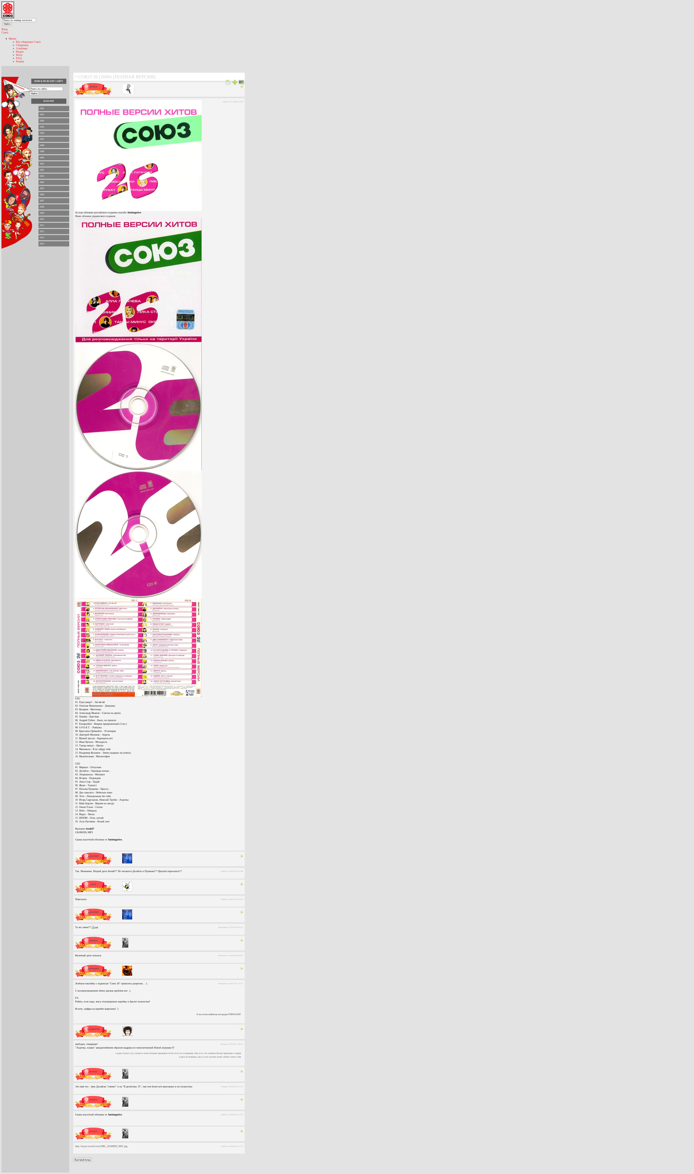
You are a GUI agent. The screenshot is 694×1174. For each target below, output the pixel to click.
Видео (20, 51)
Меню (12, 38)
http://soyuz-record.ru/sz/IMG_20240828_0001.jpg (101, 1146)
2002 (42, 170)
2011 (42, 225)
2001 (42, 164)
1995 (42, 127)
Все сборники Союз (28, 41)
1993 (42, 114)
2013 (42, 237)
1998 (42, 145)
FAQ (19, 58)
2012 (42, 231)
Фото (19, 54)
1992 (42, 108)
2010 (42, 219)
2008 (42, 207)
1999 (42, 151)
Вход (4, 29)
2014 (42, 243)
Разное (20, 61)
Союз (4, 32)
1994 (42, 121)
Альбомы (21, 48)
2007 (42, 200)
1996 (42, 133)
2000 (42, 157)
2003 (42, 176)
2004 (42, 182)
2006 (42, 194)
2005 (42, 188)
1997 (42, 139)
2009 (42, 213)
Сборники (22, 45)
